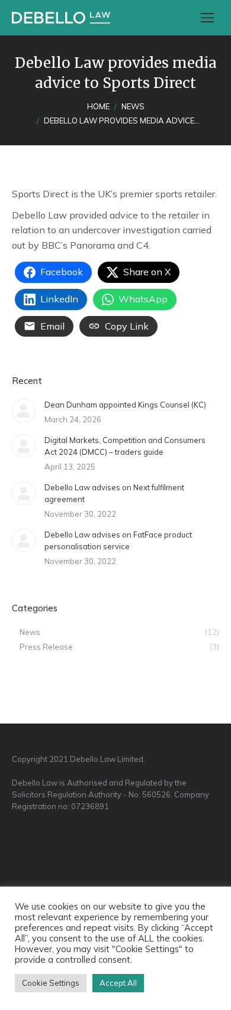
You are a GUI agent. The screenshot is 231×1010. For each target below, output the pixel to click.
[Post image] (24, 410)
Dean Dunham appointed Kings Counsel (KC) (125, 404)
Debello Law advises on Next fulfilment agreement (114, 493)
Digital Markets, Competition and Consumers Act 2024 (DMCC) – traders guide (125, 446)
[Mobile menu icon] (207, 18)
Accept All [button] (118, 983)
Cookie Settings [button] (50, 983)
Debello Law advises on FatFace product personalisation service (118, 540)
